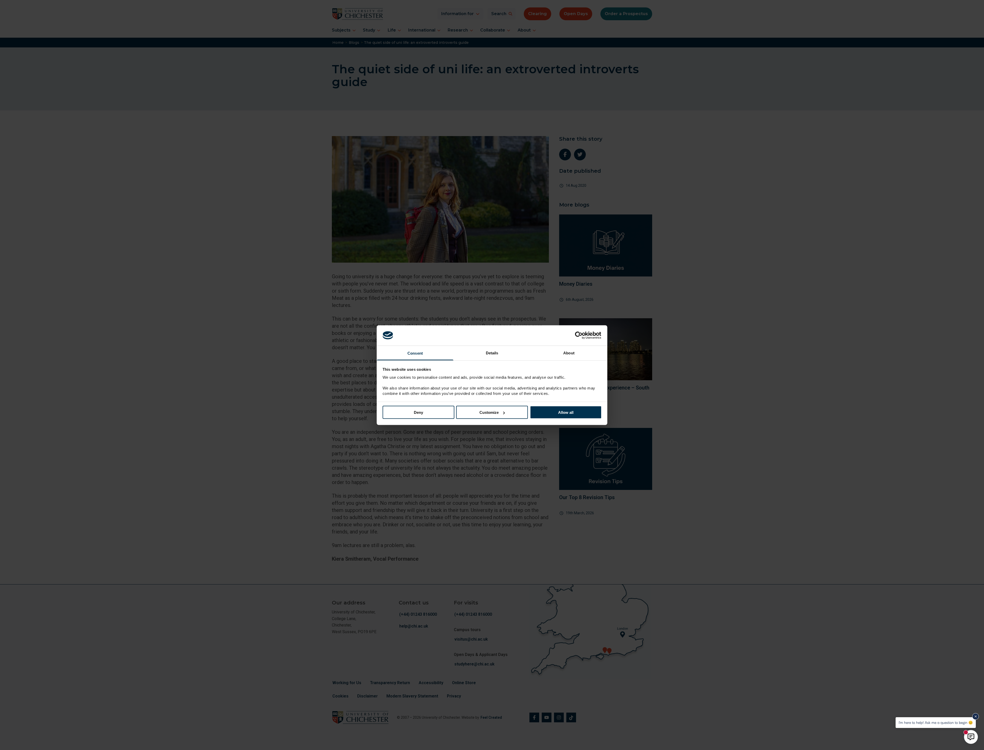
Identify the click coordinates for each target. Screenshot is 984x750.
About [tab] (569, 353)
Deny (418, 412)
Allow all (565, 412)
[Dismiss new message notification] (975, 716)
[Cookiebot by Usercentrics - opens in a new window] (579, 335)
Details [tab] (492, 353)
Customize (489, 412)
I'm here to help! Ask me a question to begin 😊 (936, 722)
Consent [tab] (415, 353)
